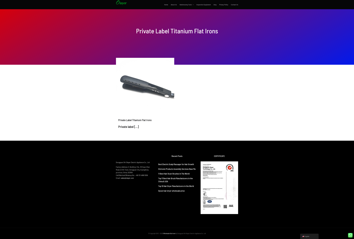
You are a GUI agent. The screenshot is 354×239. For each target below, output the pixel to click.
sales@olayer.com (127, 178)
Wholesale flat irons (169, 233)
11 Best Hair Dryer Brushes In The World (174, 173)
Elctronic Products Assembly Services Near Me (177, 169)
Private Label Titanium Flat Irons (135, 120)
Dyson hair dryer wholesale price (171, 191)
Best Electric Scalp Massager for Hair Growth (176, 164)
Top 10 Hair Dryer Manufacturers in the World (176, 186)
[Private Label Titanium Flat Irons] (145, 87)
